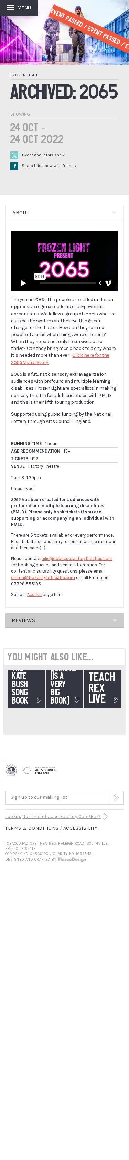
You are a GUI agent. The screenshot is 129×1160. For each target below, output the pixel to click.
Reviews (23, 620)
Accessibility (80, 828)
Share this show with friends (45, 165)
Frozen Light (24, 75)
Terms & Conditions (31, 828)
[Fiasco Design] (72, 859)
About (20, 212)
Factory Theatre (43, 466)
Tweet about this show (43, 154)
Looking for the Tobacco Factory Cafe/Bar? (53, 816)
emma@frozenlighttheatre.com (43, 577)
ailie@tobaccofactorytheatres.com (77, 558)
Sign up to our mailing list (39, 797)
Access (34, 594)
